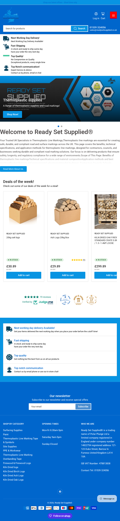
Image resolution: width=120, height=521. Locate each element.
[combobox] (45, 28)
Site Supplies (10, 446)
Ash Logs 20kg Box (59, 237)
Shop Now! (12, 114)
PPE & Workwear (11, 450)
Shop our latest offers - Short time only (60, 2)
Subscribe (83, 406)
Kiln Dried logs (10, 467)
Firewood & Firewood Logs (17, 463)
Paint (5, 434)
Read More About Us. (13, 169)
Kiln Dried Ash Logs (13, 475)
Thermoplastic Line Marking (17, 454)
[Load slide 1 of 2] (58, 126)
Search (81, 28)
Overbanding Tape (12, 459)
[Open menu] (113, 15)
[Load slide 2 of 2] (61, 126)
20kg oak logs (13, 237)
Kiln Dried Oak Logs (13, 479)
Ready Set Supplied (15, 234)
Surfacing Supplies (12, 430)
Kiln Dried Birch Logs (14, 471)
